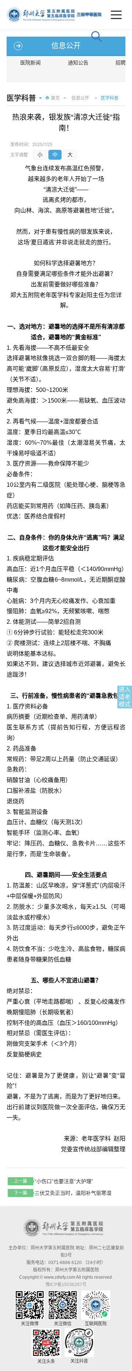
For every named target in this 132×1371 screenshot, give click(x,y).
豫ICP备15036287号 (66, 1284)
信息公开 (80, 98)
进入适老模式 (125, 696)
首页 (55, 98)
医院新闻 (30, 63)
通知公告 (78, 63)
